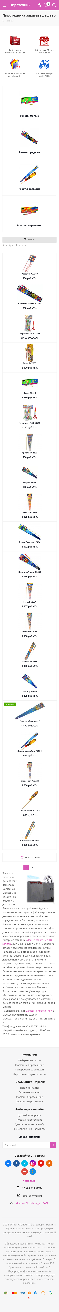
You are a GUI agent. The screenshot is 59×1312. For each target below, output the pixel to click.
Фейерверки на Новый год (29, 1128)
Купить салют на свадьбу (29, 1124)
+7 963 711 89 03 (32, 1188)
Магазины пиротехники (29, 1065)
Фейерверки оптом (29, 1060)
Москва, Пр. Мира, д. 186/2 (32, 1203)
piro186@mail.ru (32, 1195)
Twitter (24, 1163)
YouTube (41, 1163)
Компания (29, 1054)
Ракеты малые (29, 115)
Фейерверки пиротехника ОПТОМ (15, 51)
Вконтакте (8, 1163)
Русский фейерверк (29, 1115)
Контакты (29, 1180)
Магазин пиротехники (29, 1096)
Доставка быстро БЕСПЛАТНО (44, 74)
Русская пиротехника (29, 1119)
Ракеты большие (29, 188)
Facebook (16, 1163)
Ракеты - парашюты (29, 225)
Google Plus (24, 1171)
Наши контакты (29, 1087)
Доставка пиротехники (29, 1101)
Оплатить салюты (29, 1092)
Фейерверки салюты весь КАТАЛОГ (15, 74)
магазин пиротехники (39, 1010)
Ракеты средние (29, 152)
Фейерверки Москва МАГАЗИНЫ (44, 51)
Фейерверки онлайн (29, 1109)
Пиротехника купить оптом (29, 1074)
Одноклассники (49, 1163)
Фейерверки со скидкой (29, 1069)
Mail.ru (33, 1171)
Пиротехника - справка (30, 1082)
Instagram (33, 1163)
